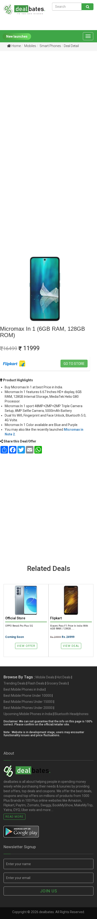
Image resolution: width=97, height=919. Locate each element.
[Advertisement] (48, 106)
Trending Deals (15, 683)
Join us (48, 890)
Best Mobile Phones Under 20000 (28, 708)
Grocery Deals (57, 683)
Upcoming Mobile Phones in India (28, 714)
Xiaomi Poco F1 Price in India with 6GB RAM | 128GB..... (69, 627)
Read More (14, 816)
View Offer (26, 646)
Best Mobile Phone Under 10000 (27, 695)
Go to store (74, 364)
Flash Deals (36, 683)
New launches (17, 36)
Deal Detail (71, 46)
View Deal (71, 646)
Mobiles (30, 46)
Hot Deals (64, 677)
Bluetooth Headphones (71, 714)
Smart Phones (50, 46)
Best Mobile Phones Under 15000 (28, 702)
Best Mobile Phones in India (24, 689)
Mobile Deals (45, 677)
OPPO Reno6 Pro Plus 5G (19, 626)
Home (16, 46)
